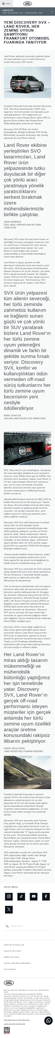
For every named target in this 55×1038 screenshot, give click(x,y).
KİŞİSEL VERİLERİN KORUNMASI (17, 963)
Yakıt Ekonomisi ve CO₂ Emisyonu (17, 1020)
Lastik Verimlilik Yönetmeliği (14, 1024)
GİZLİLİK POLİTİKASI (12, 951)
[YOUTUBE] (33, 897)
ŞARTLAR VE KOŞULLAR (14, 945)
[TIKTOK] (21, 897)
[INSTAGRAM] (9, 897)
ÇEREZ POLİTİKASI (12, 957)
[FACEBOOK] (46, 897)
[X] (9, 910)
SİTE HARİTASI (10, 969)
